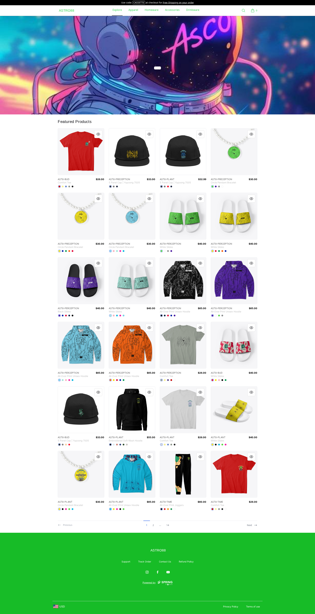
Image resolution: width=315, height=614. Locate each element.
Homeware (151, 10)
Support (126, 561)
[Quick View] (98, 134)
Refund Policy (186, 561)
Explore (117, 10)
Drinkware (192, 10)
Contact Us (165, 561)
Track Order (144, 561)
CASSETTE (138, 2)
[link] (81, 151)
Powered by (149, 582)
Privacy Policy (230, 606)
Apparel (133, 10)
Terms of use (253, 606)
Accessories (172, 10)
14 (167, 525)
